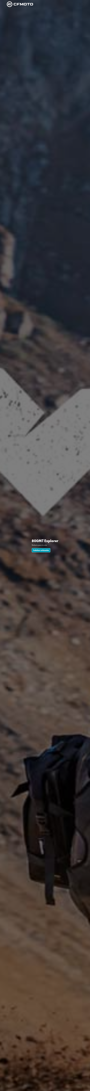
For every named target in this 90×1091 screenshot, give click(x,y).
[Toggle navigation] (80, 4)
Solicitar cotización (41, 550)
